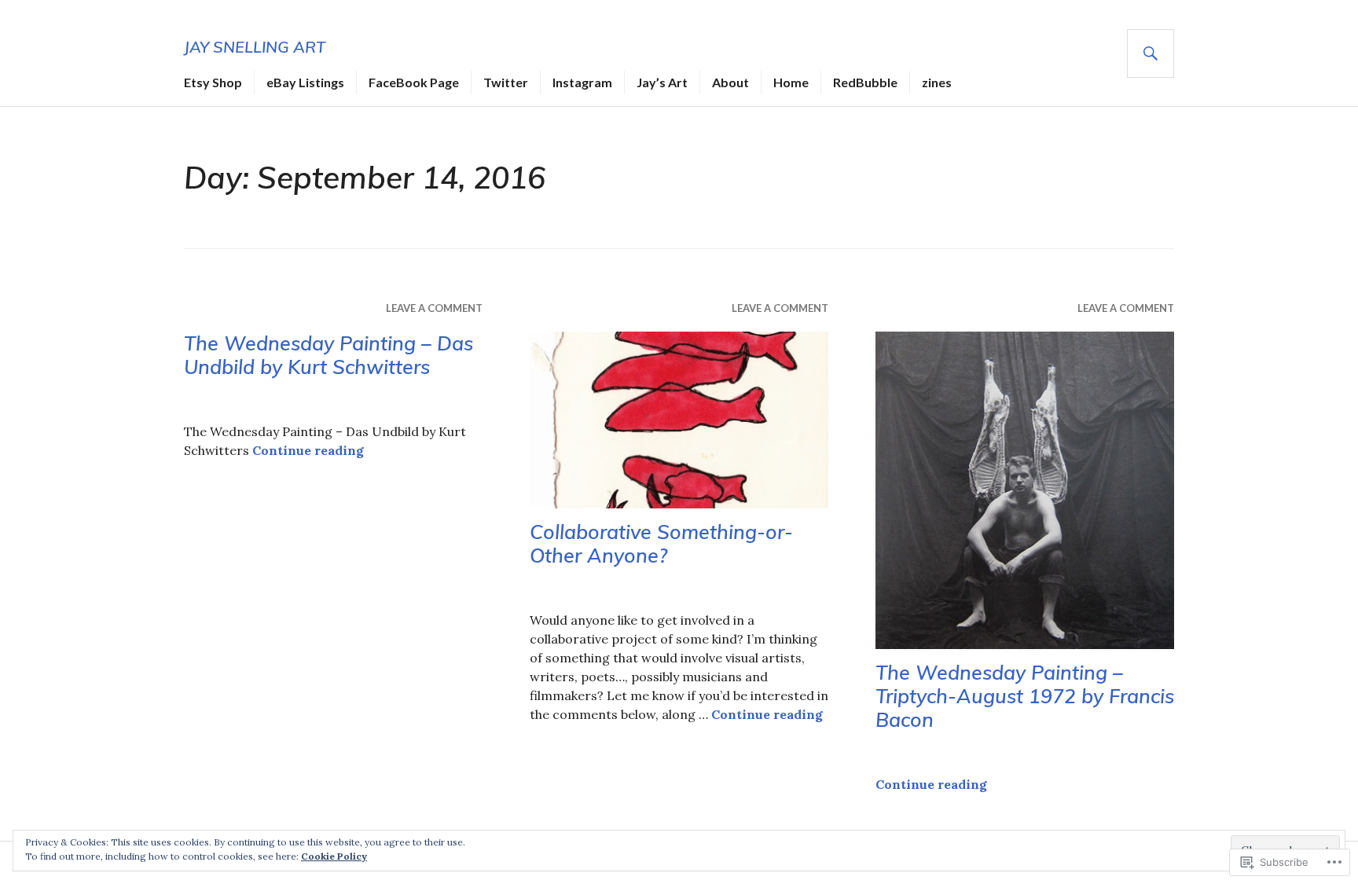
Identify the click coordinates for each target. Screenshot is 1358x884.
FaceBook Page (414, 82)
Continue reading (308, 450)
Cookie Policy (334, 856)
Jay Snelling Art (254, 47)
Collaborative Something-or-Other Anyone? (661, 543)
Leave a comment (434, 308)
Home (791, 82)
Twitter (505, 82)
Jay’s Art (662, 82)
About (730, 82)
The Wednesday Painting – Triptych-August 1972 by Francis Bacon (1024, 696)
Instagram (582, 82)
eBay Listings (305, 82)
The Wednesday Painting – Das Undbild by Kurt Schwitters (328, 355)
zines (937, 82)
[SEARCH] (1150, 53)
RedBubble (865, 82)
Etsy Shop (213, 82)
